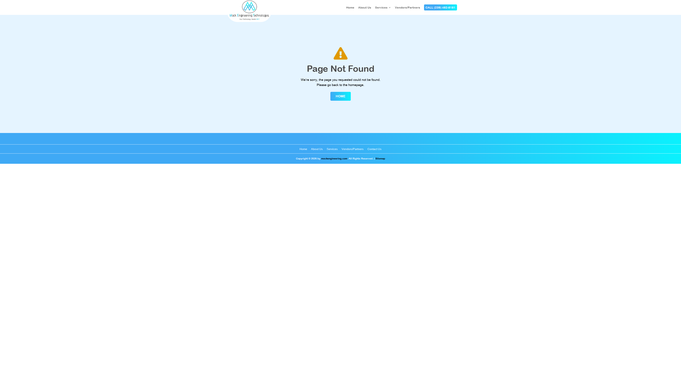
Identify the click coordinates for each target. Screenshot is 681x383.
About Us (364, 7)
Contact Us (374, 149)
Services (381, 7)
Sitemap (380, 158)
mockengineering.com (334, 158)
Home (350, 7)
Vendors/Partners (407, 7)
